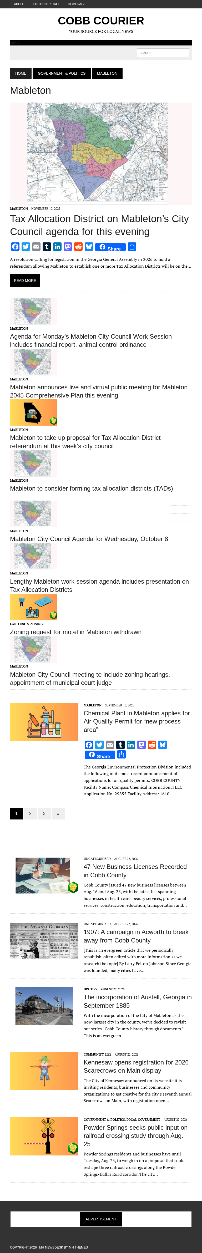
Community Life (97, 1054)
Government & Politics (61, 73)
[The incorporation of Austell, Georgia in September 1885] (44, 1022)
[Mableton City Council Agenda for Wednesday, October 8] (33, 524)
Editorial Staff (46, 4)
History (90, 989)
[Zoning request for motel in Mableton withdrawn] (33, 616)
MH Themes (78, 1247)
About (19, 4)
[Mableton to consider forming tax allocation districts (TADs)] (33, 473)
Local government (143, 1120)
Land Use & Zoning (26, 624)
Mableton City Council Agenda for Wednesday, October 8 (89, 538)
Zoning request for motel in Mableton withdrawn (76, 631)
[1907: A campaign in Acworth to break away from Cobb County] (44, 956)
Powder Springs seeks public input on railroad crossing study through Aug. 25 (136, 1135)
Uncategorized (97, 859)
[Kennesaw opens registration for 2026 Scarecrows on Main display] (44, 1087)
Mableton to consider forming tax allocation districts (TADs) (91, 488)
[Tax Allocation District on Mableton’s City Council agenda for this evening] (101, 201)
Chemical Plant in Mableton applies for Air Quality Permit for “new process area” (137, 721)
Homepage (77, 4)
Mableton (19, 209)
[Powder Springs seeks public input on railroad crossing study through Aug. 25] (44, 1152)
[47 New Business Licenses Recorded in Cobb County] (44, 891)
